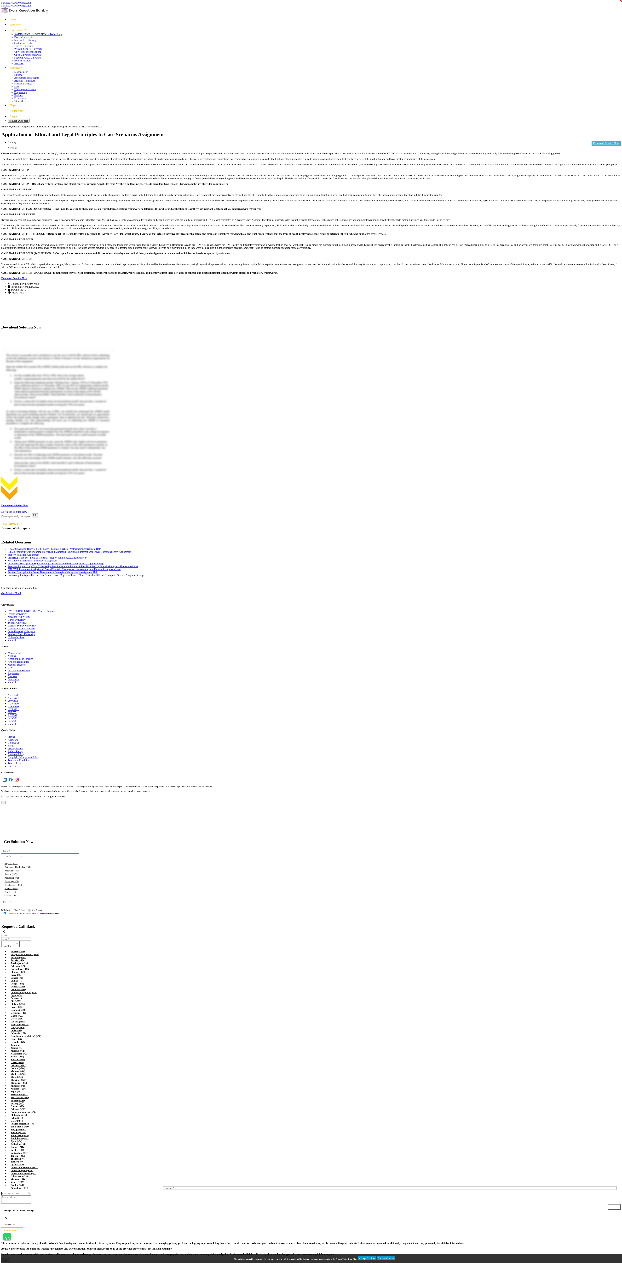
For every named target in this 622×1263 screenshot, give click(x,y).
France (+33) (17, 1007)
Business (18, 95)
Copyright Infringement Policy (23, 757)
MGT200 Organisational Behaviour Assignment (32, 560)
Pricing (21, 2)
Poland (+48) (17, 1118)
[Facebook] (10, 781)
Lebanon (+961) (18, 1065)
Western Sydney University (28, 49)
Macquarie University (25, 40)
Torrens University (23, 46)
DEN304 (12, 718)
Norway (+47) (17, 1103)
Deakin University (23, 37)
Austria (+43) (11, 874)
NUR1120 (13, 694)
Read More (352, 1259)
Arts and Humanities (24, 80)
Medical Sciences (23, 83)
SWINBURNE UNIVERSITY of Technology (38, 34)
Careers (12, 766)
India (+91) (16, 1030)
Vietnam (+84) (18, 1179)
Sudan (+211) (17, 1147)
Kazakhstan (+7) (19, 1054)
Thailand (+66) (18, 1159)
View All (18, 63)
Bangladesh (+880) (13, 885)
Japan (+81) (17, 1048)
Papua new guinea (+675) (23, 1112)
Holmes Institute (22, 60)
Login (28, 2)
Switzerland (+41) (19, 1153)
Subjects (15, 67)
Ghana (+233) (17, 1016)
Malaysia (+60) (18, 1071)
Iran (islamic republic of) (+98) (26, 1036)
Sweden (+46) (17, 1150)
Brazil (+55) (10, 892)
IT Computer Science (25, 89)
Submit (10, 919)
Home (13, 19)
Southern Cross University (27, 57)
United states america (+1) (23, 1173)
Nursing (18, 74)
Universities (17, 30)
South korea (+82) (20, 1138)
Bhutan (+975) (11, 888)
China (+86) (17, 981)
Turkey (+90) (17, 1162)
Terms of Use (15, 763)
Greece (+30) (17, 1019)
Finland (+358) (18, 1004)
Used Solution (19, 910)
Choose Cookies (386, 1258)
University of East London (27, 51)
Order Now (16, 110)
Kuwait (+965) (18, 1059)
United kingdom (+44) (22, 1170)
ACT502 (12, 715)
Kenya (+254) (17, 1056)
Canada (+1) (10, 895)
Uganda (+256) (18, 1164)
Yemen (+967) (17, 1182)
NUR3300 (13, 703)
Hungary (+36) (18, 1027)
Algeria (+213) (11, 863)
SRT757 (12, 712)
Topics (13, 105)
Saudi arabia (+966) (20, 1127)
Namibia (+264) (18, 1089)
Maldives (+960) (18, 1074)
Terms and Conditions (19, 760)
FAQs (14, 2)
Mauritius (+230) (19, 1080)
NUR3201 (13, 709)
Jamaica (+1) (17, 1045)
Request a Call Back (18, 121)
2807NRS (13, 700)
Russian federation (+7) (22, 1124)
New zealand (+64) (20, 1097)
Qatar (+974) (17, 1121)
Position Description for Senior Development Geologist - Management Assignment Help (53, 572)
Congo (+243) (17, 984)
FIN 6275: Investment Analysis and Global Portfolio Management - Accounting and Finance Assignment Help (64, 569)
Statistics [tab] (8, 1236)
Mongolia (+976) (19, 1083)
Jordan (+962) (18, 1051)
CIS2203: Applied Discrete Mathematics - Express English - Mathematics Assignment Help (54, 549)
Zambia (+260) (18, 1185)
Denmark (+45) (18, 989)
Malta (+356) (17, 1077)
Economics (20, 98)
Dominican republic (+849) (24, 992)
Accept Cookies (367, 1258)
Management (21, 72)
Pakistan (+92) (18, 1109)
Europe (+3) (17, 998)
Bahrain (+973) (12, 881)
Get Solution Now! (11, 593)
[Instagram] (16, 781)
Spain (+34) (16, 1141)
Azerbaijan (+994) (13, 878)
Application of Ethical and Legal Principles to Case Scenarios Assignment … (62, 126)
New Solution (37, 910)
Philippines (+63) (19, 1115)
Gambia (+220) (18, 1010)
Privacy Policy (15, 748)
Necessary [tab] (9, 1224)
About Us (13, 739)
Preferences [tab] (10, 1230)
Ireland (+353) (18, 1042)
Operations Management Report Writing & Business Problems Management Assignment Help (56, 563)
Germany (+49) (18, 1013)
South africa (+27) (20, 1135)
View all (12, 640)
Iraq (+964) (16, 1039)
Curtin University (23, 43)
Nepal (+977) (17, 1091)
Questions (15, 24)
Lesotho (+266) (18, 1068)
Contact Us (13, 742)
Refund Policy (15, 751)
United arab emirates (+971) (24, 1167)
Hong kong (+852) (20, 1024)
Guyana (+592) (18, 1021)
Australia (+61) (12, 871)
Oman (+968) (17, 1106)
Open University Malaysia (27, 54)
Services (5, 2)
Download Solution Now (14, 278)
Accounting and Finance (26, 77)
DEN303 (12, 721)
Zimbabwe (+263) (19, 1188)
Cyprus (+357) (18, 986)
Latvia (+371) (17, 1062)
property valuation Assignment (23, 554)
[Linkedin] (4, 781)
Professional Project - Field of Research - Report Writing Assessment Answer (47, 557)
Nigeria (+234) (18, 1100)
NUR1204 (13, 697)
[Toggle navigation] (47, 12)
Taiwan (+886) (18, 1156)
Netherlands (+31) (19, 1094)
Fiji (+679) (16, 1001)
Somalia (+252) (18, 1132)
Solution (5, 910)
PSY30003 (13, 706)
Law (16, 86)
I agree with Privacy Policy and (33, 913)
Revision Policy (16, 754)
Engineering (20, 92)
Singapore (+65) (18, 1129)
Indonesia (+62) (18, 1033)
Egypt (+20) (16, 995)
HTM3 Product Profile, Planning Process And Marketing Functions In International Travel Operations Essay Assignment (69, 551)
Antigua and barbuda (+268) (18, 867)
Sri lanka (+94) (18, 1144)
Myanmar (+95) (18, 1086)
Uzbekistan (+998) (20, 1176)
